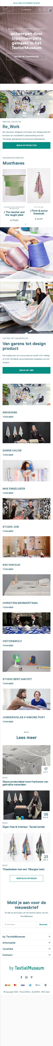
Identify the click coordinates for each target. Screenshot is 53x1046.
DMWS (37, 992)
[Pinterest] (31, 977)
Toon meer (8, 417)
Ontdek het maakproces (26, 57)
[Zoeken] (44, 10)
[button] (5, 9)
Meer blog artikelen (26, 878)
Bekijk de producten (27, 145)
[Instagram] (26, 977)
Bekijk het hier (27, 370)
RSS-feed (45, 992)
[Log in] (40, 10)
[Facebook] (21, 977)
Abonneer (43, 924)
